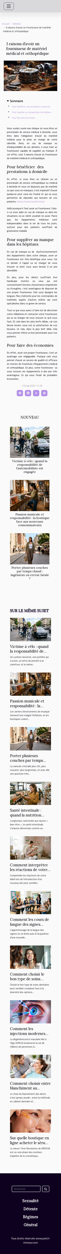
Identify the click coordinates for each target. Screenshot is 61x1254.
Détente (30, 1208)
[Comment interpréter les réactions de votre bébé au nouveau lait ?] (30, 848)
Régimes (30, 1216)
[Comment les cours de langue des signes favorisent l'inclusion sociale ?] (30, 902)
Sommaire (16, 101)
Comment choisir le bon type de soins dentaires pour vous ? (28, 979)
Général (16, 24)
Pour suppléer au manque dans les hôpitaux (31, 112)
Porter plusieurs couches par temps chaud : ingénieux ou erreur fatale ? (30, 573)
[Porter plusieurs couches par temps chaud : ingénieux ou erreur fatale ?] (29, 548)
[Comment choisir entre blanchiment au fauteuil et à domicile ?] (30, 1066)
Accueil (5, 24)
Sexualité (30, 1200)
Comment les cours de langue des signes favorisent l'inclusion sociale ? (29, 926)
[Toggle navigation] (9, 6)
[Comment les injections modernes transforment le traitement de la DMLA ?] (30, 1011)
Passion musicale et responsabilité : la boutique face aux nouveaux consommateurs (29, 519)
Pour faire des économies (23, 117)
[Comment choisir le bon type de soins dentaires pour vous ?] (30, 957)
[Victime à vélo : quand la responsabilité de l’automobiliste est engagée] (29, 442)
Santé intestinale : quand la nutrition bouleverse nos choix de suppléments (28, 817)
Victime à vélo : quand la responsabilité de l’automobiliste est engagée (29, 466)
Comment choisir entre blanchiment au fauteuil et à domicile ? (30, 1088)
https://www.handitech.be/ (31, 201)
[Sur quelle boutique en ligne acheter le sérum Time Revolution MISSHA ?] (30, 1120)
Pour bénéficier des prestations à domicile (31, 106)
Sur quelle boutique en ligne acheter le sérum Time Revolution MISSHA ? (29, 1145)
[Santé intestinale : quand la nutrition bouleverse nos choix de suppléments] (30, 793)
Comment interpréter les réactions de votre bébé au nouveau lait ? (29, 870)
